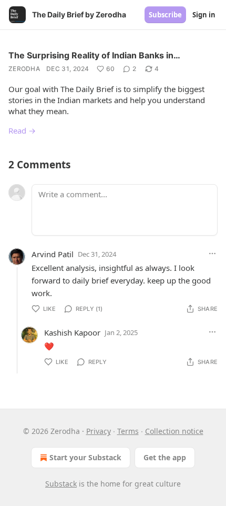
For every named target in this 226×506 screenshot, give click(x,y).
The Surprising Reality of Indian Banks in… (94, 55)
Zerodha (24, 69)
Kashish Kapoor (72, 332)
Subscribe (165, 14)
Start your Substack (85, 457)
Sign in (203, 14)
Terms (128, 431)
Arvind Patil (53, 254)
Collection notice (174, 431)
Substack (61, 484)
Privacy (98, 431)
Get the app (164, 457)
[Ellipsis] (212, 253)
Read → (22, 130)
